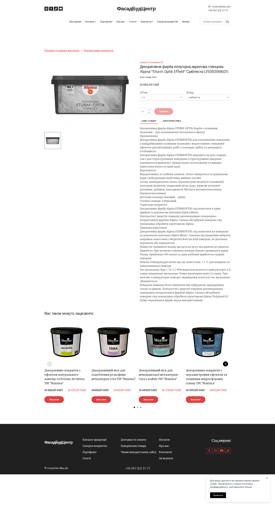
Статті (133, 21)
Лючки (185, 21)
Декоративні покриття (98, 50)
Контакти (146, 21)
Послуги (89, 21)
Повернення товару (133, 445)
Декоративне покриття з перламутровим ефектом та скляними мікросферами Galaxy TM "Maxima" (206, 377)
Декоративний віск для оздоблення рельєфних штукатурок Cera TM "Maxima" (114, 375)
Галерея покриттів (167, 21)
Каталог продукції (94, 439)
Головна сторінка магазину (62, 50)
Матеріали (75, 21)
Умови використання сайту (138, 452)
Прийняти (218, 495)
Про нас (120, 21)
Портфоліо (106, 21)
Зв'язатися (166, 458)
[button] (46, 9)
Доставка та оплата (133, 439)
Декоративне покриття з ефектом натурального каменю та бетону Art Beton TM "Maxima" (64, 377)
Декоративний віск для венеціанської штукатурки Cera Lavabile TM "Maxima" (158, 375)
